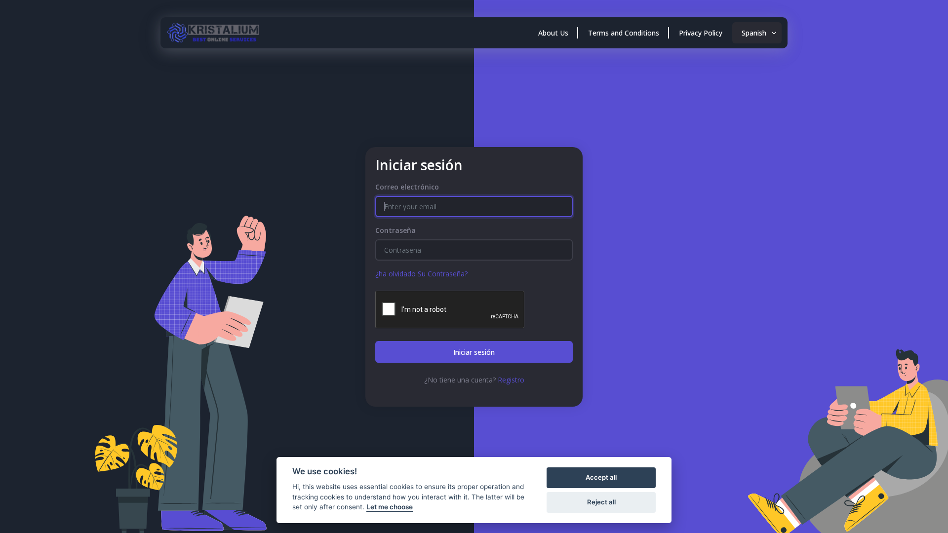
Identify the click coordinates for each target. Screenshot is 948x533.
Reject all (601, 502)
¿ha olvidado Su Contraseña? (421, 273)
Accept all (601, 477)
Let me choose (389, 507)
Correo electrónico (407, 186)
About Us (553, 33)
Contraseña (395, 230)
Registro (511, 379)
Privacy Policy (700, 33)
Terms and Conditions (623, 33)
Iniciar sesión (474, 352)
